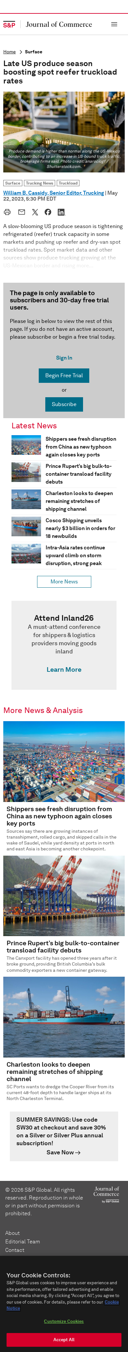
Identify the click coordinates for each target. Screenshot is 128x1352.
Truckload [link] (68, 183)
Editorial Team (22, 1241)
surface (33, 52)
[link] (64, 645)
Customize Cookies (64, 1321)
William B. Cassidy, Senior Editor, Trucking (53, 193)
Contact (14, 1250)
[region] (64, 1304)
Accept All (64, 1339)
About (12, 1233)
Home (9, 52)
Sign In (64, 358)
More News (64, 581)
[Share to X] (35, 212)
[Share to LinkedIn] (62, 212)
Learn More (64, 669)
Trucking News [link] (39, 183)
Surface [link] (12, 183)
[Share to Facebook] (48, 212)
